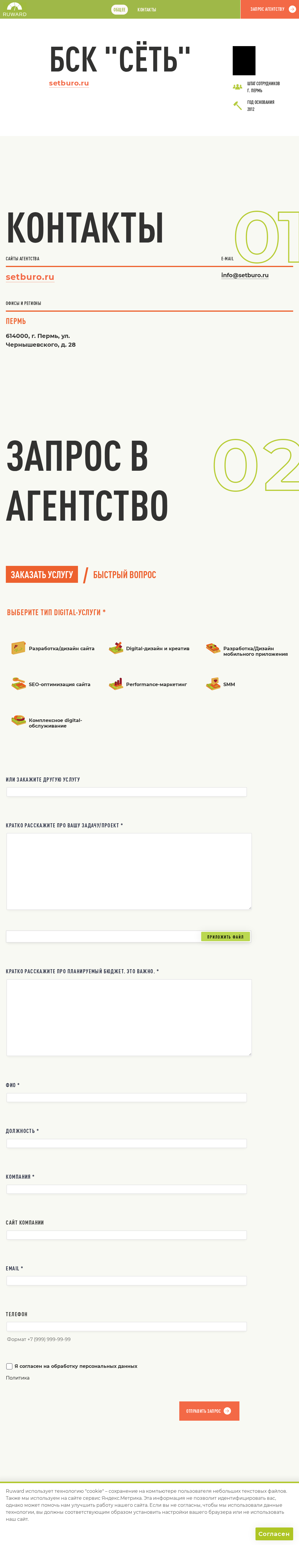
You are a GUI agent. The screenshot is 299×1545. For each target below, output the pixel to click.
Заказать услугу (42, 574)
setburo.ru (69, 83)
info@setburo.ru (245, 275)
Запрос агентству (267, 9)
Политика (17, 1378)
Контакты (147, 9)
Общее (120, 9)
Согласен (274, 1533)
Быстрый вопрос (124, 574)
